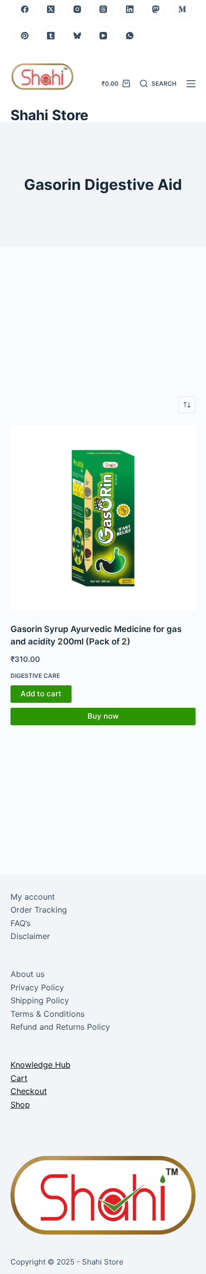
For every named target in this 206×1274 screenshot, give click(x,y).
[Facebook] (25, 9)
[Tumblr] (51, 35)
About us (27, 974)
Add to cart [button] (41, 693)
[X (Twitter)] (51, 9)
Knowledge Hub (40, 1065)
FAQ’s (20, 923)
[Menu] (191, 83)
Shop (20, 1105)
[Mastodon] (156, 9)
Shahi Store (49, 115)
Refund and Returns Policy (60, 1027)
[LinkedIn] (130, 9)
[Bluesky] (77, 35)
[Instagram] (77, 9)
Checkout (28, 1091)
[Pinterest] (25, 35)
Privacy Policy (37, 987)
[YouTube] (103, 35)
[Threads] (103, 9)
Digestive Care (35, 675)
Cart (19, 1078)
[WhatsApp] (130, 35)
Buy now (103, 716)
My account (32, 897)
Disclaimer (30, 936)
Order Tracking (38, 910)
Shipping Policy (39, 1000)
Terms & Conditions (47, 1014)
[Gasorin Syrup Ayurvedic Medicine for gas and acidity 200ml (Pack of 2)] (103, 518)
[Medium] (182, 9)
